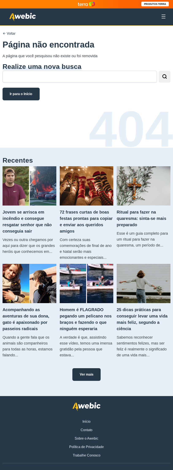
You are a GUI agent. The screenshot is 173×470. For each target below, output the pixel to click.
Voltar (10, 33)
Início (86, 421)
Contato (86, 430)
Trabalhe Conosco (86, 455)
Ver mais (86, 374)
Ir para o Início (21, 94)
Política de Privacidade (86, 447)
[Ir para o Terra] (86, 4)
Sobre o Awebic (86, 438)
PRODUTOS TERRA (155, 4)
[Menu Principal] (163, 17)
